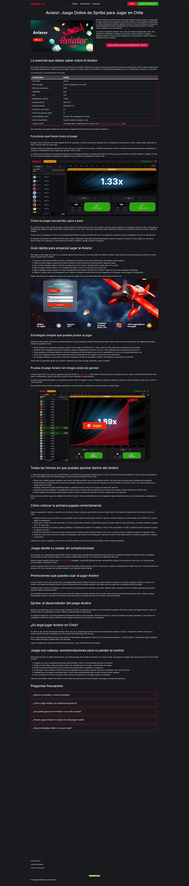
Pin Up (101, 124)
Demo (132, 4)
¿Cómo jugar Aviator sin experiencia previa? (55, 703)
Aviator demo (84, 374)
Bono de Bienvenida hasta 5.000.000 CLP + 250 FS (127, 45)
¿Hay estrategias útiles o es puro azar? (52, 728)
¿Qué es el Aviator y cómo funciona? (51, 695)
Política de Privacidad (37, 868)
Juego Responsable (37, 864)
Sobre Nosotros (35, 861)
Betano (107, 124)
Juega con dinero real (148, 4)
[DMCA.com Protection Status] (94, 875)
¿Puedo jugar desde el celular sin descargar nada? (58, 719)
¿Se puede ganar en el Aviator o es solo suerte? (57, 711)
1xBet (113, 124)
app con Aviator (65, 560)
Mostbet (119, 124)
